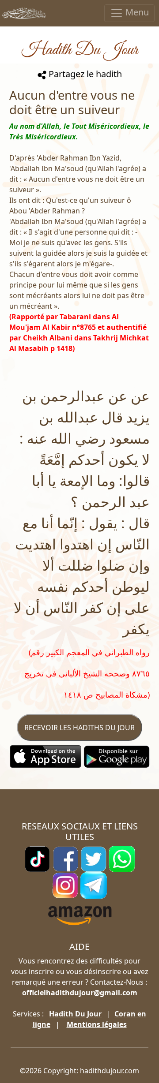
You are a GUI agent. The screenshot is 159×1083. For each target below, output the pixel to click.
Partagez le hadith (84, 74)
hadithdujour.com (109, 1071)
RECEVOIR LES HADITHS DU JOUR (79, 727)
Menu (136, 12)
